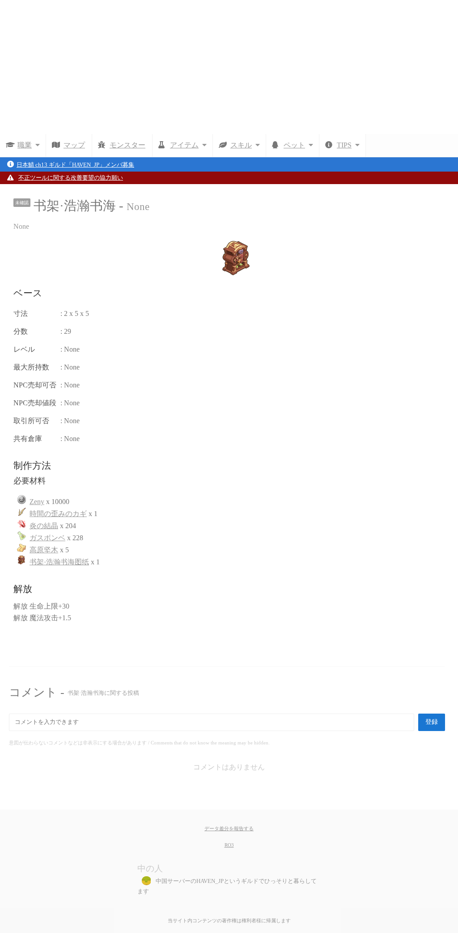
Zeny (37, 501)
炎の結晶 (44, 526)
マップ (74, 145)
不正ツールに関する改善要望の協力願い (70, 178)
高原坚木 (44, 550)
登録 (431, 722)
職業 (24, 145)
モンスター (127, 145)
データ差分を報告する (229, 828)
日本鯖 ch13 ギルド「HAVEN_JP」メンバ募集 (75, 165)
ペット (294, 145)
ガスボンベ (47, 538)
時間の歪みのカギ (58, 513)
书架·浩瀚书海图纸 (59, 562)
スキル (241, 145)
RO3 (229, 845)
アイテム (184, 145)
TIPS (344, 145)
